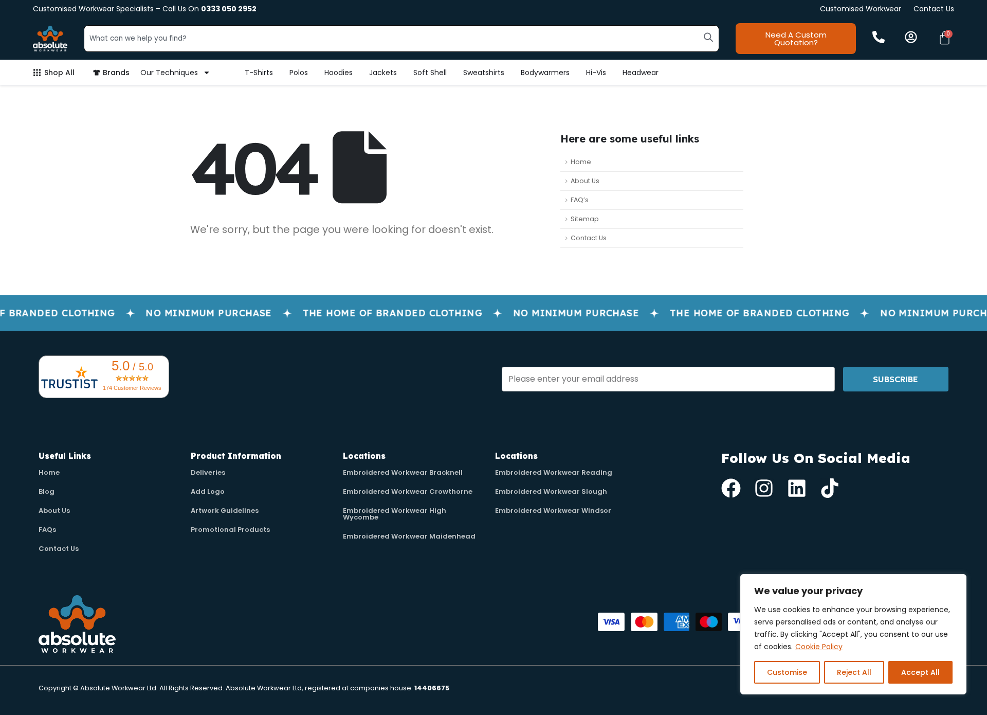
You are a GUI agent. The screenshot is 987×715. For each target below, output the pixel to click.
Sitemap (585, 218)
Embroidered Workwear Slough (551, 491)
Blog (46, 491)
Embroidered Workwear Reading (553, 472)
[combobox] (401, 38)
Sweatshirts (483, 72)
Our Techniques (169, 72)
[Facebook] (731, 488)
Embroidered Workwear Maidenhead (409, 536)
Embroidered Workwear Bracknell (403, 472)
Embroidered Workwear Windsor (553, 510)
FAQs (47, 529)
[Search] (708, 37)
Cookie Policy (819, 646)
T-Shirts (259, 72)
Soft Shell (430, 72)
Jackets (383, 72)
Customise (787, 672)
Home (581, 161)
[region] (853, 634)
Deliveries (208, 472)
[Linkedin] (797, 488)
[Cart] (945, 38)
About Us (585, 180)
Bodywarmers (545, 72)
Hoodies (338, 72)
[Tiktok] (829, 488)
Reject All (854, 672)
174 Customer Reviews (132, 388)
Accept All (920, 672)
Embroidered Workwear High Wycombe (394, 514)
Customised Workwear (860, 9)
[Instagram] (764, 488)
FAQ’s (580, 199)
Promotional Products (230, 529)
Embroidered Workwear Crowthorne (407, 491)
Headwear (641, 72)
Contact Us (933, 9)
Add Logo (208, 491)
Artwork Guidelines (225, 510)
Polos (298, 72)
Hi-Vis (596, 72)
